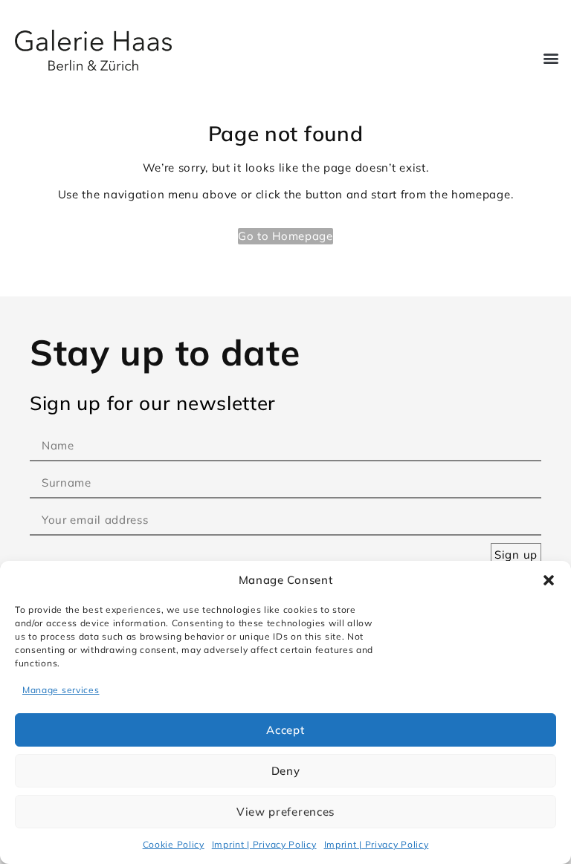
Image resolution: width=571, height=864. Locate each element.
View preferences (285, 812)
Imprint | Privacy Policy (264, 844)
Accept (285, 730)
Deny (285, 771)
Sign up (516, 555)
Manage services (61, 689)
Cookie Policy (173, 844)
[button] (548, 580)
